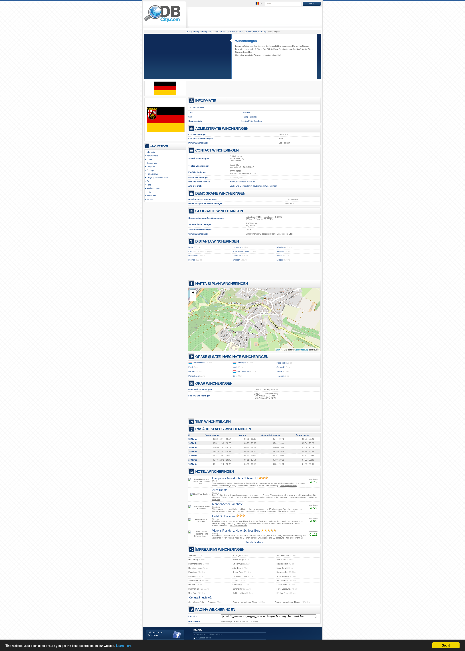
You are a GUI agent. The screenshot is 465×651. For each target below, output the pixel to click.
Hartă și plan (152, 174)
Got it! (446, 645)
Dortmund (236, 256)
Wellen (279, 371)
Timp (244, 52)
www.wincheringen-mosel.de (242, 182)
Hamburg (236, 247)
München (280, 247)
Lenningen (268, 55)
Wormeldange (259, 55)
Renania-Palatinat (248, 117)
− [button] (193, 298)
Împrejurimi (151, 196)
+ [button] (193, 292)
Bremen (191, 260)
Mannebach (193, 376)
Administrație (152, 156)
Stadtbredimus (243, 371)
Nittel (234, 367)
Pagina (150, 199)
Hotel (250, 52)
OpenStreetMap (301, 349)
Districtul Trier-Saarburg (251, 121)
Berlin (190, 247)
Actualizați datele (197, 107)
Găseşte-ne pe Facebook (155, 633)
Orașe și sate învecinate (157, 177)
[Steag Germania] (165, 94)
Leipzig (279, 260)
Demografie (152, 163)
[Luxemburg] (190, 363)
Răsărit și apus (153, 188)
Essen (279, 256)
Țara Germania (259, 46)
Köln (190, 251)
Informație (151, 152)
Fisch (190, 367)
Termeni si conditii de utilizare (209, 634)
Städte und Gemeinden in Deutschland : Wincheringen (253, 186)
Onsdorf (280, 367)
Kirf (233, 376)
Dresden (236, 260)
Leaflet (279, 349)
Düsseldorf (193, 256)
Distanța (150, 170)
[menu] (258, 3)
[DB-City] (162, 22)
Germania (245, 113)
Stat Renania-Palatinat (273, 46)
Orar (149, 181)
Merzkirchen (278, 55)
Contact (150, 159)
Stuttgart (280, 251)
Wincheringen (246, 41)
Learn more (124, 645)
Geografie (151, 167)
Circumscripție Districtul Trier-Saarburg (295, 46)
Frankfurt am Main (240, 251)
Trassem (280, 376)
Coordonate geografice (287, 49)
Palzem (191, 371)
